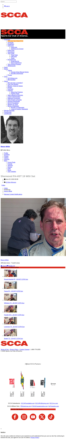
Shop (5, 76)
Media (6, 69)
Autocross (11, 45)
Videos (10, 70)
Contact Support (24, 349)
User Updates (12, 171)
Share (5, 197)
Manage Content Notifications (13, 194)
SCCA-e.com (54, 403)
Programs (7, 39)
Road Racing (12, 59)
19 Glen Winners (11, 182)
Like (4, 266)
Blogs (9, 170)
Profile (6, 153)
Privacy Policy (14, 349)
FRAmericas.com (25, 406)
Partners (10, 90)
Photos (6, 156)
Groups (10, 167)
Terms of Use (5, 349)
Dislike (11, 266)
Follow (3, 185)
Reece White (5, 146)
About (6, 81)
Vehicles (6, 159)
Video (6, 188)
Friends (10, 164)
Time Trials (11, 53)
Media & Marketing (13, 106)
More (5, 161)
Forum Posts (11, 162)
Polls (9, 168)
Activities (7, 154)
